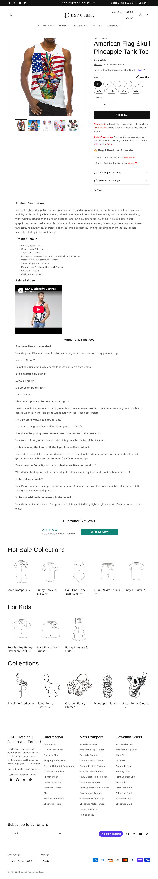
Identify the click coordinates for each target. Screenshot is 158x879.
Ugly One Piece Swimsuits (75, 592)
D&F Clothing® (21, 872)
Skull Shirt (121, 782)
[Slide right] (82, 125)
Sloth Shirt (121, 755)
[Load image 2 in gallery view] (34, 125)
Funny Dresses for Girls (77, 649)
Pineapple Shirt (124, 766)
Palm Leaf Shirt (124, 793)
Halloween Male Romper (93, 798)
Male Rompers (17, 590)
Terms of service (52, 782)
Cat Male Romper (89, 755)
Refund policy (87, 815)
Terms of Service (89, 809)
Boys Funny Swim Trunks (48, 649)
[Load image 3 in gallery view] (47, 125)
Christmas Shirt (124, 804)
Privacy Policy (51, 777)
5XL (124, 91)
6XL (136, 91)
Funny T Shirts (132, 590)
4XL (111, 91)
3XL (99, 91)
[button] (11, 15)
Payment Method (53, 787)
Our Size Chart (51, 755)
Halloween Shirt (124, 798)
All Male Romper (88, 744)
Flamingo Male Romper (92, 760)
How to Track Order (54, 749)
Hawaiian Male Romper (92, 771)
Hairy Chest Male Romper (93, 777)
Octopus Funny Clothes (75, 705)
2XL (139, 84)
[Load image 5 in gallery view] (73, 125)
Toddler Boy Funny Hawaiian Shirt (20, 649)
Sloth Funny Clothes (136, 703)
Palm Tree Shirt (124, 787)
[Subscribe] (59, 833)
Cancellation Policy (54, 771)
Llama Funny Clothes (45, 705)
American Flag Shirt (126, 749)
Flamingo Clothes (19, 703)
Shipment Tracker (53, 804)
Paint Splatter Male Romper (94, 787)
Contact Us (49, 744)
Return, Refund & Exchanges (59, 766)
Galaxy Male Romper (91, 793)
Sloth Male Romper (90, 782)
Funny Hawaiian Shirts (47, 592)
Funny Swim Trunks (107, 590)
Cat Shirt (120, 760)
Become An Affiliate (54, 798)
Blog (46, 793)
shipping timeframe (103, 144)
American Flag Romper (92, 749)
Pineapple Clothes (106, 703)
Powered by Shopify (36, 872)
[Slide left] (11, 125)
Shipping (98, 64)
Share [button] (100, 190)
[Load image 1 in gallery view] (21, 125)
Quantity (98, 98)
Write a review (99, 531)
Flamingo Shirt (123, 771)
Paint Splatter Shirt (126, 777)
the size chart (101, 128)
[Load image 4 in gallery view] (60, 125)
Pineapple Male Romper (92, 766)
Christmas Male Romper (92, 804)
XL (127, 84)
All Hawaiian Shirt (125, 744)
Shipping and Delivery (55, 760)
